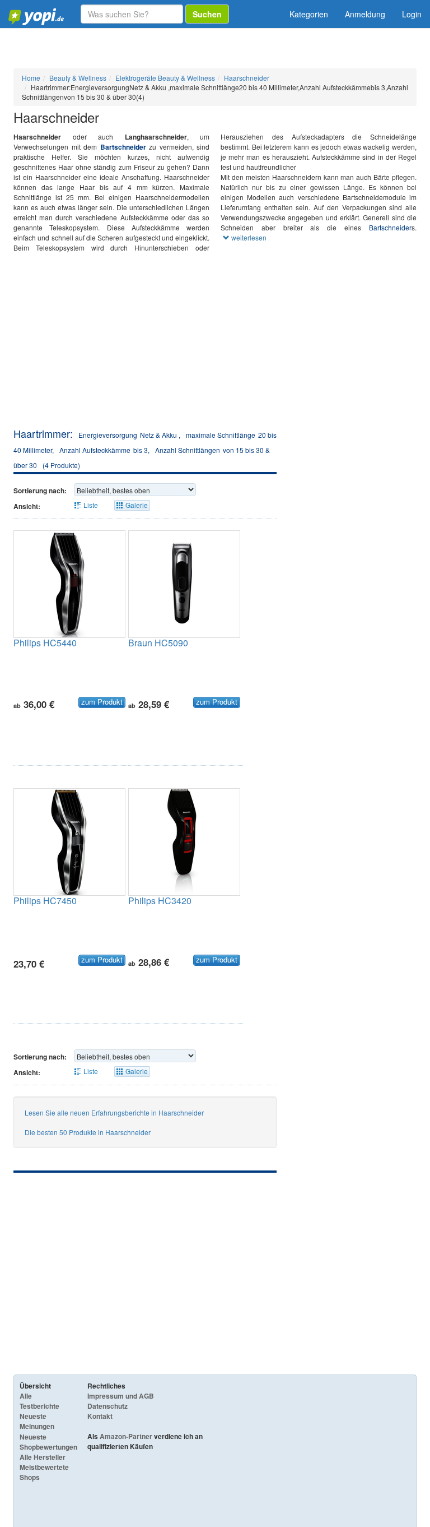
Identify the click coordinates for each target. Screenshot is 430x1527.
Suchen (207, 14)
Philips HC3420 (159, 900)
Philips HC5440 (45, 642)
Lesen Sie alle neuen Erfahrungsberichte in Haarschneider (114, 1112)
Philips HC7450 (45, 900)
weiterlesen (248, 237)
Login (412, 14)
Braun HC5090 (158, 642)
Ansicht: (26, 506)
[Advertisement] (215, 342)
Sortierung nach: (40, 490)
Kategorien (308, 14)
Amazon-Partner (126, 1436)
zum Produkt (102, 702)
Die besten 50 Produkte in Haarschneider (88, 1132)
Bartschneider (123, 147)
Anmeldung (365, 14)
